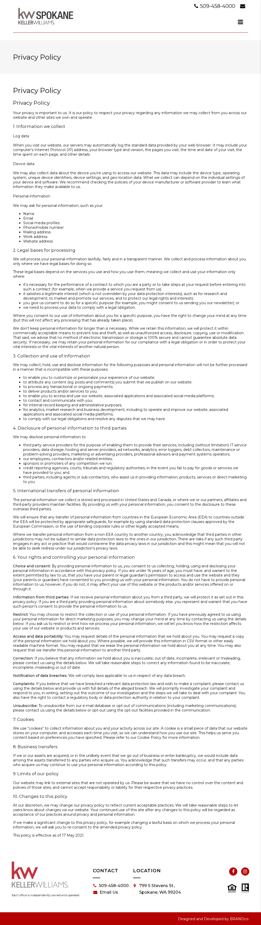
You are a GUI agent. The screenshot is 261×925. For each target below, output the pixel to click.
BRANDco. (239, 919)
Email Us (109, 892)
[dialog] (240, 22)
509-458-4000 (218, 6)
